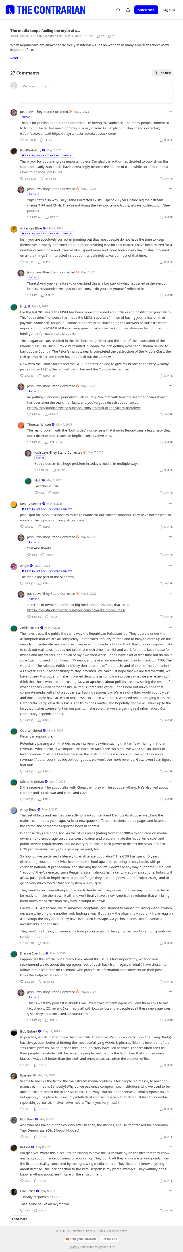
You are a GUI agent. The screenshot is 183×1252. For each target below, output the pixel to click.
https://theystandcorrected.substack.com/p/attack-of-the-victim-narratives (84, 407)
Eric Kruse (27, 1191)
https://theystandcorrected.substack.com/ (84, 133)
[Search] (118, 9)
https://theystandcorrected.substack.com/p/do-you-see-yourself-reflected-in (85, 288)
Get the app (109, 1239)
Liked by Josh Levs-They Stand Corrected (49, 155)
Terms (101, 1231)
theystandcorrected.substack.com (62, 1013)
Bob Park (27, 1119)
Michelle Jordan (32, 781)
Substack (73, 1247)
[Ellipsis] (170, 111)
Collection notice (117, 1231)
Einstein (26, 1075)
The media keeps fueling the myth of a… (45, 30)
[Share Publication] (128, 9)
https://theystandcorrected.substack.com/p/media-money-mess (76, 610)
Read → (16, 58)
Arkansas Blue (31, 228)
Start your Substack (83, 1239)
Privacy (90, 1231)
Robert (25, 1147)
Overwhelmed (31, 730)
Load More (19, 1219)
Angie (24, 565)
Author (26, 116)
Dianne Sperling (32, 953)
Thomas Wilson (39, 424)
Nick (23, 306)
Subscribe (146, 10)
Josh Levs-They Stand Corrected (36, 36)
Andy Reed (28, 809)
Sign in (169, 10)
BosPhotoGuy (30, 150)
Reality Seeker (31, 503)
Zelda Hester (30, 627)
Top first (165, 73)
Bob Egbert (28, 1031)
